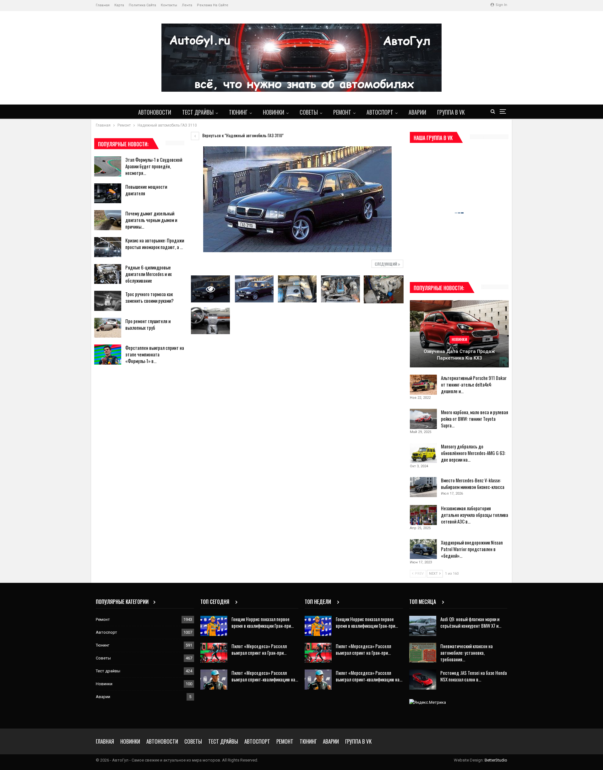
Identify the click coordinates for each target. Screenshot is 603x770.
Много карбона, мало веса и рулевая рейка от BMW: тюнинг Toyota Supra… (474, 419)
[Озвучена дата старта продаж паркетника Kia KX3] (459, 334)
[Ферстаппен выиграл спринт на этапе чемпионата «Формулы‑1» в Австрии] (107, 354)
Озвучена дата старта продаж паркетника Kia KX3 (459, 355)
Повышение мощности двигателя (146, 190)
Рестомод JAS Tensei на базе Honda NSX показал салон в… (473, 676)
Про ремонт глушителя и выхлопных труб (148, 324)
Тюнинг (238, 112)
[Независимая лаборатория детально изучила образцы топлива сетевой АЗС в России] (423, 515)
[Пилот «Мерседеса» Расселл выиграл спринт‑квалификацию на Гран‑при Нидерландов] (213, 680)
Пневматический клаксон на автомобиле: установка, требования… (466, 653)
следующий (386, 264)
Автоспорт (380, 112)
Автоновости (154, 112)
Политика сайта (142, 5)
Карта (119, 5)
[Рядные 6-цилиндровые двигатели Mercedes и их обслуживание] (107, 274)
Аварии (417, 112)
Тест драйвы (198, 112)
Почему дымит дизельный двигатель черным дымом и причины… (151, 220)
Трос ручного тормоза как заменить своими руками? (149, 297)
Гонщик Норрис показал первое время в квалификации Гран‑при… (262, 622)
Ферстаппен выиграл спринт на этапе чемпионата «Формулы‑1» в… (154, 354)
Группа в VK (451, 112)
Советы (309, 112)
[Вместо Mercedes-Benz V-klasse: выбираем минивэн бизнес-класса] (423, 487)
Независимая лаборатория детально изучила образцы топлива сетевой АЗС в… (474, 515)
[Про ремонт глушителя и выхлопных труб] (107, 328)
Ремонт (342, 112)
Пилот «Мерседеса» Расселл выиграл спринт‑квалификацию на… (264, 676)
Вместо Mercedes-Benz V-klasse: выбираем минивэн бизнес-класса (472, 483)
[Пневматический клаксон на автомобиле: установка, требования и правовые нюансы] (422, 653)
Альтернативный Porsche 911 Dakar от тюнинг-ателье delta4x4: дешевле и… (474, 384)
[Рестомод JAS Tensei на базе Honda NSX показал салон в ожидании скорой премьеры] (422, 680)
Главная (103, 5)
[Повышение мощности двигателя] (107, 193)
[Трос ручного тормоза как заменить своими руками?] (107, 301)
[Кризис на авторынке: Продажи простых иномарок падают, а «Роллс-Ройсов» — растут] (107, 247)
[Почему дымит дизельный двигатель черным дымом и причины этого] (107, 220)
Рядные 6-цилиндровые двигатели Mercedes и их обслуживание (148, 274)
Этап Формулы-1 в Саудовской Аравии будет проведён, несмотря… (153, 166)
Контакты (169, 5)
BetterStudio (496, 760)
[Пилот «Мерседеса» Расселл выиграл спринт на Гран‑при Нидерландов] (213, 653)
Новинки (273, 112)
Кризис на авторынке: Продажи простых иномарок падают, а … (154, 243)
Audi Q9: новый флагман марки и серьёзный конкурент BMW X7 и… (470, 622)
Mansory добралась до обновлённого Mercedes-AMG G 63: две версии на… (473, 453)
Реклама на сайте (212, 5)
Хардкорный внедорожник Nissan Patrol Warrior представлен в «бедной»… (472, 549)
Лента (187, 5)
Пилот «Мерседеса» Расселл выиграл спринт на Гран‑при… (259, 649)
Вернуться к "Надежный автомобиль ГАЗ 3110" (242, 135)
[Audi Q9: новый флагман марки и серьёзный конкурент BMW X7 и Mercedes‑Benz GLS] (422, 626)
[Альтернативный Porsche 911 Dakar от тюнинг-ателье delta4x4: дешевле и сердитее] (423, 385)
